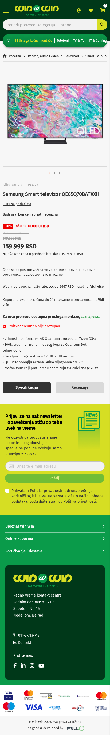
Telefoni (63, 41)
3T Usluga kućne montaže (33, 41)
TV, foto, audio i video (43, 56)
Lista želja (91, 10)
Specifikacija (26, 387)
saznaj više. (90, 316)
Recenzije (79, 387)
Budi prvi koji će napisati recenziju (30, 214)
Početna (15, 56)
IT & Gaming (98, 41)
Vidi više (97, 286)
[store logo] (37, 10)
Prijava (79, 10)
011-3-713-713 (28, 635)
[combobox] (55, 24)
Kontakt (24, 642)
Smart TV (92, 56)
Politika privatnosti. (80, 501)
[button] (50, 173)
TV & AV (78, 41)
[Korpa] (102, 10)
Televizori (72, 56)
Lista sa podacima (17, 204)
